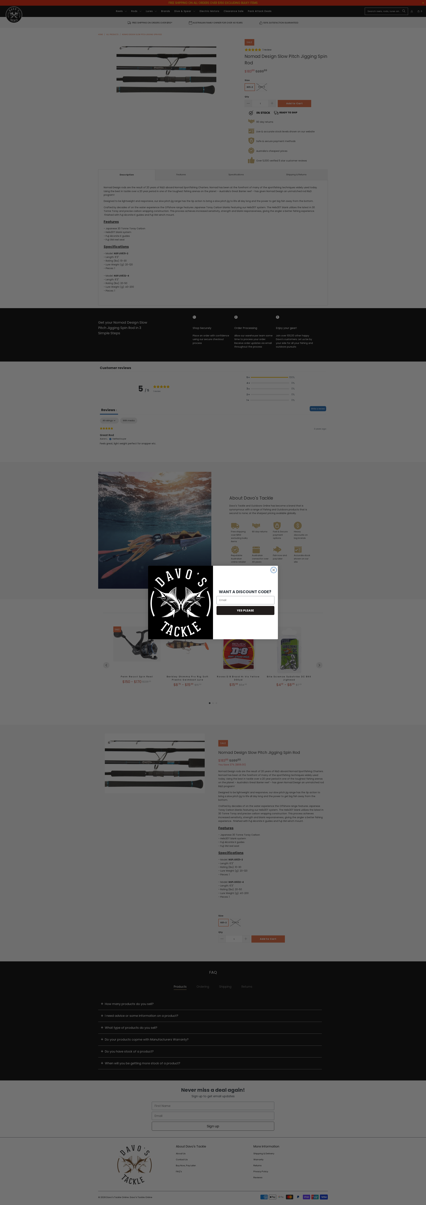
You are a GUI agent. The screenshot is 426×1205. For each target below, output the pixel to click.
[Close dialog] (274, 570)
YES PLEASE (245, 610)
